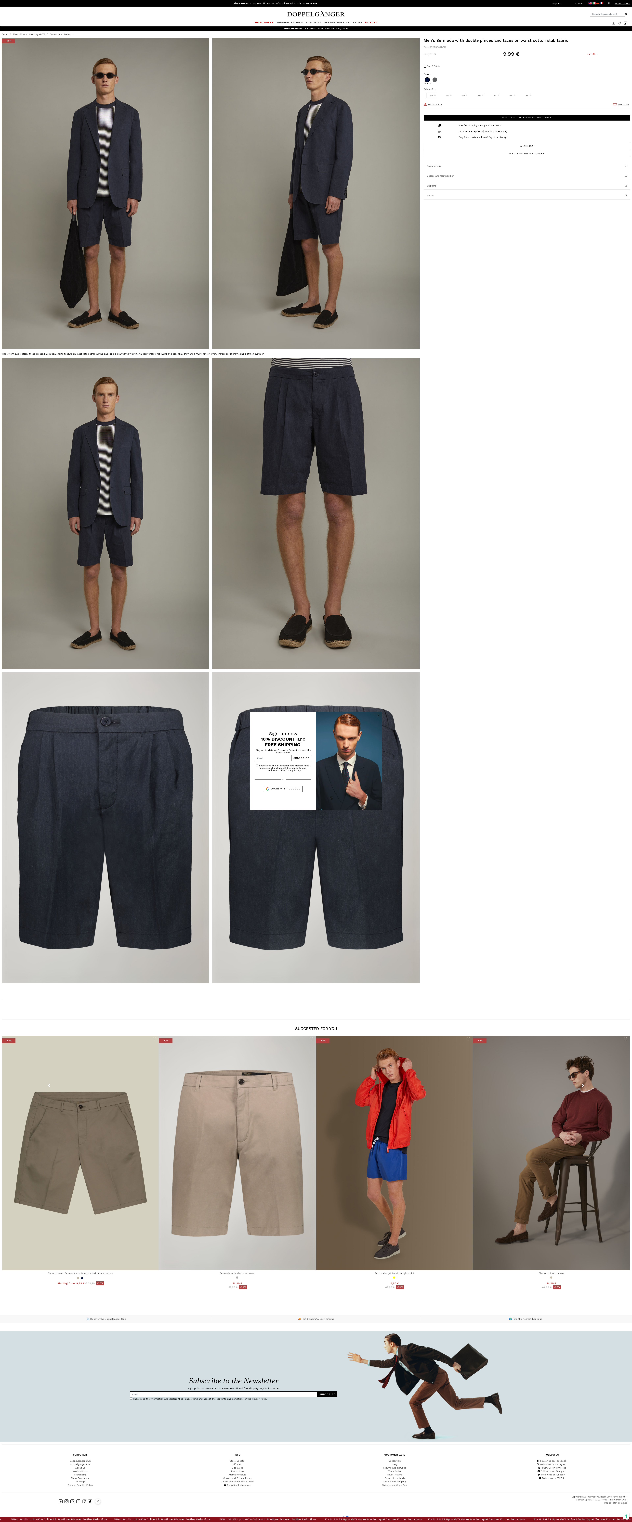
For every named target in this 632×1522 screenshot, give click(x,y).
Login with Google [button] (284, 788)
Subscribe (301, 758)
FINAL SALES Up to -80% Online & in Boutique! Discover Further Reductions (102, 1519)
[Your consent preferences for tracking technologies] (626, 1516)
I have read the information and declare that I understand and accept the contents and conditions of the (284, 767)
